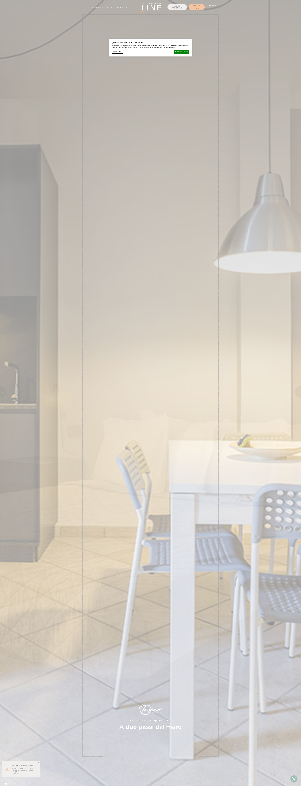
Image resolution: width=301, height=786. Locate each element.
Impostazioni (117, 51)
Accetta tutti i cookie (181, 51)
